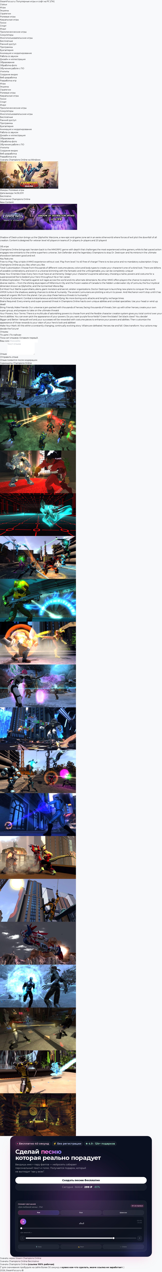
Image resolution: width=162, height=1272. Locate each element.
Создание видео (9, 74)
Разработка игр (8, 80)
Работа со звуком (9, 56)
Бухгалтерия (6, 50)
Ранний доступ (8, 44)
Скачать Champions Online (13, 1264)
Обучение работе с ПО (12, 68)
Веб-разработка (8, 77)
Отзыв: (3, 354)
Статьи (3, 4)
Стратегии (5, 13)
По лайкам (15, 335)
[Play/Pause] (23, 1222)
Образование (7, 62)
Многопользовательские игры (16, 38)
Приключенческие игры (13, 32)
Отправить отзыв (9, 357)
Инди (3, 29)
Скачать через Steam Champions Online (20, 1258)
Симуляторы (6, 35)
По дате (4, 335)
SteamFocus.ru (27, 1)
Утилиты (4, 71)
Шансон (123, 1213)
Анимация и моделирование (16, 53)
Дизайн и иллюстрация (13, 59)
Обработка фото (8, 65)
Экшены (4, 10)
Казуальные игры (9, 20)
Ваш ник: (5, 341)
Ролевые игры (8, 16)
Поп (81, 1213)
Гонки (3, 23)
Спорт (3, 26)
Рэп (38, 1213)
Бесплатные (6, 41)
